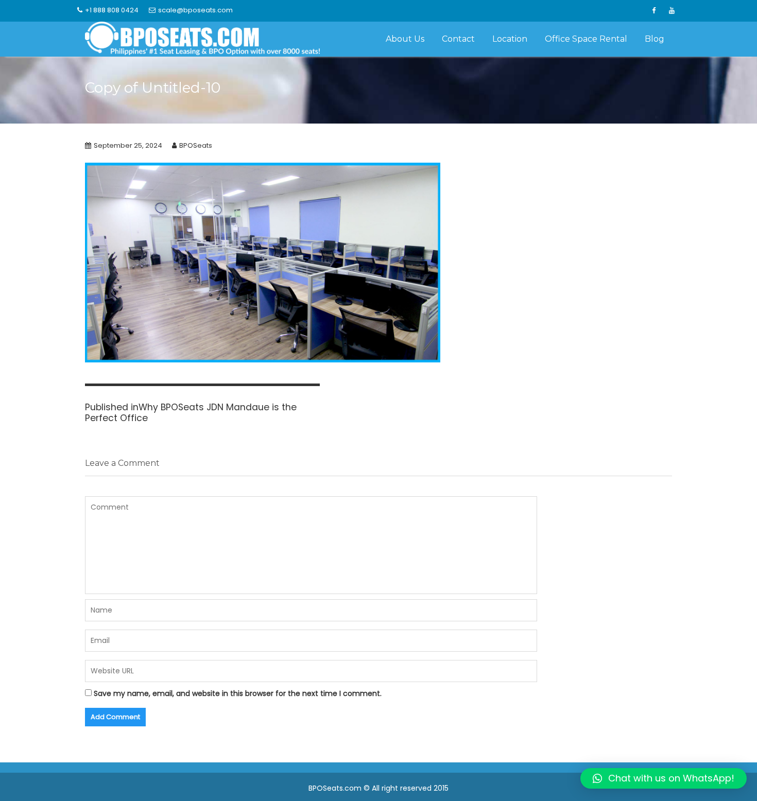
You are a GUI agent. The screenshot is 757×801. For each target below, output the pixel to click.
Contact (458, 39)
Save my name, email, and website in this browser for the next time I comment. (238, 693)
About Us (405, 39)
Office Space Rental (586, 39)
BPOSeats (195, 145)
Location (509, 39)
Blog (654, 39)
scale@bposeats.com (195, 10)
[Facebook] (653, 11)
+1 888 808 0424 (112, 10)
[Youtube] (671, 11)
